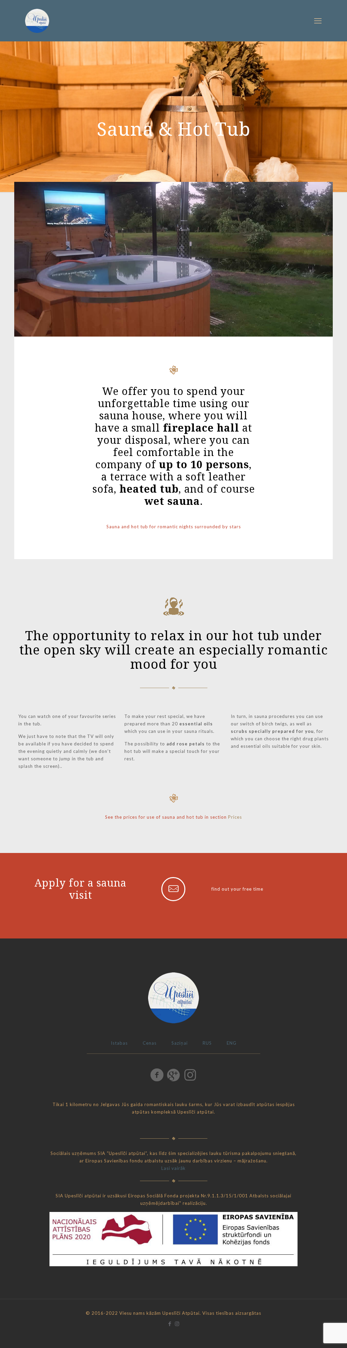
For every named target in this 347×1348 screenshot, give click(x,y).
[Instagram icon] (177, 1324)
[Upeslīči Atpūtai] (37, 20)
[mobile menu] (318, 20)
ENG (232, 1043)
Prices (235, 817)
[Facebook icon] (169, 1324)
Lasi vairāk (173, 1168)
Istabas (119, 1043)
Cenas (150, 1043)
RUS (207, 1043)
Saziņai (179, 1043)
